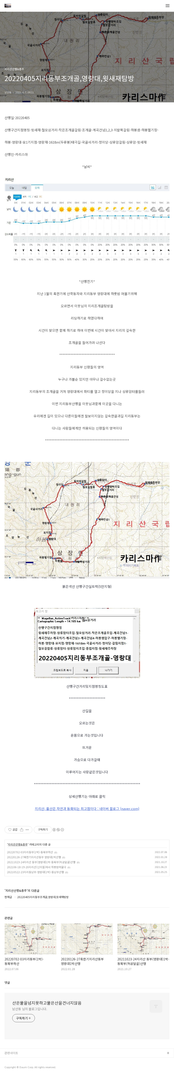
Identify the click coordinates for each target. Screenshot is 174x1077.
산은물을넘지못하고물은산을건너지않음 (47, 1002)
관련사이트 (11, 1053)
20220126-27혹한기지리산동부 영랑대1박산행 (34, 857)
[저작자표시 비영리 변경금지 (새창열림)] (58, 830)
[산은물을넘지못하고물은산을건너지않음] (8, 5)
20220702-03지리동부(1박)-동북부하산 (30, 852)
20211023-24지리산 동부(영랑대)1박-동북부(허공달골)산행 (41, 862)
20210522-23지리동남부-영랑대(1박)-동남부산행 (35, 872)
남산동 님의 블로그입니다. (29, 1009)
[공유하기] (21, 829)
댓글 (7, 982)
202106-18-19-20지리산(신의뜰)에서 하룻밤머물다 (36, 867)
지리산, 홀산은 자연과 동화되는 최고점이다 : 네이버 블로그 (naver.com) (87, 808)
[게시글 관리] (27, 829)
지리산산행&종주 (18, 844)
